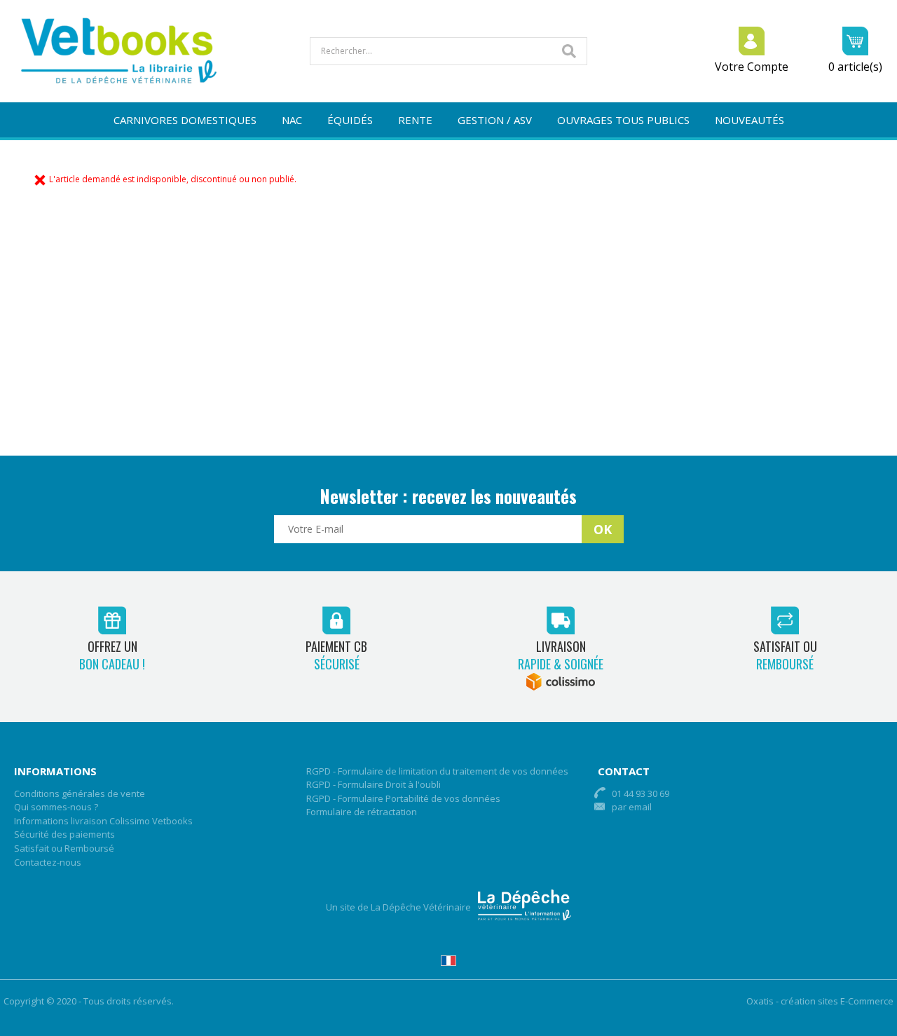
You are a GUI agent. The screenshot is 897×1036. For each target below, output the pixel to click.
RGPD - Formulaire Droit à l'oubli (373, 784)
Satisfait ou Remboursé (64, 848)
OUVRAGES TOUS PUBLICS (623, 120)
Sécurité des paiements (64, 834)
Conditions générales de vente (79, 793)
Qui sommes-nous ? (56, 806)
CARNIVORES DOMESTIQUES (185, 120)
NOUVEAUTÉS (749, 120)
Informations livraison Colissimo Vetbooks (103, 821)
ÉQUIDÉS (350, 120)
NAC (292, 120)
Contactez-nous (47, 862)
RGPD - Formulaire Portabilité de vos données (403, 798)
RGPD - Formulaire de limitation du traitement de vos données (437, 771)
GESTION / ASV (495, 120)
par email (632, 806)
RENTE (415, 120)
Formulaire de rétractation (361, 811)
